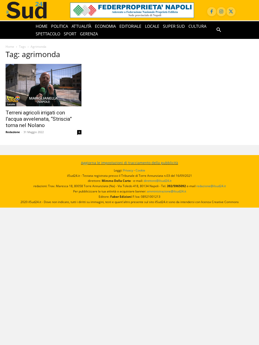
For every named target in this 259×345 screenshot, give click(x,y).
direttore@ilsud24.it (157, 181)
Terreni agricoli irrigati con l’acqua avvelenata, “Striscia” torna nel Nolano (39, 119)
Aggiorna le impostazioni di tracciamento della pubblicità (129, 162)
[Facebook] (211, 11)
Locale (11, 104)
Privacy (128, 170)
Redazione (13, 132)
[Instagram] (221, 11)
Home (10, 46)
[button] (219, 30)
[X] (230, 11)
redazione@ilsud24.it (211, 186)
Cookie (140, 170)
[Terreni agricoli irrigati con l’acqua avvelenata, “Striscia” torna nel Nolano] (43, 85)
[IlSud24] (33, 10)
